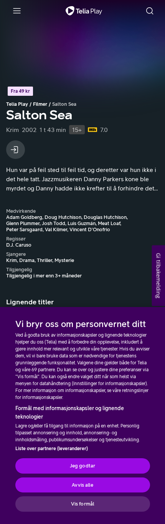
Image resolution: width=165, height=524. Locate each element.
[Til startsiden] (84, 10)
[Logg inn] (15, 149)
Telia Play (17, 104)
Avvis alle (82, 485)
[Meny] (16, 10)
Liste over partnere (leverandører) (51, 448)
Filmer (40, 104)
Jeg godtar (82, 466)
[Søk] (149, 11)
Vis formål (82, 504)
